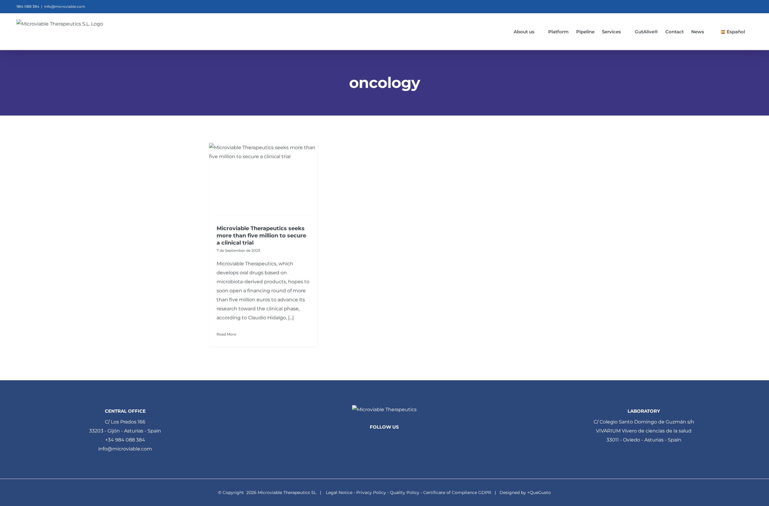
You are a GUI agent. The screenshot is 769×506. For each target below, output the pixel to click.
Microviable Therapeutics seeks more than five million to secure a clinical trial (261, 235)
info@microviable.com (64, 6)
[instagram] (405, 439)
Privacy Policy (371, 492)
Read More (226, 334)
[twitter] (384, 439)
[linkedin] (374, 439)
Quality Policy (404, 492)
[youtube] (395, 439)
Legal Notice (339, 492)
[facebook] (364, 439)
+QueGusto (539, 492)
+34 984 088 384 (125, 440)
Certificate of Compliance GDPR (457, 492)
